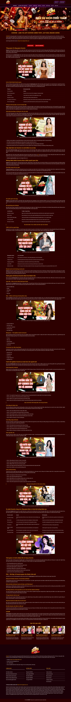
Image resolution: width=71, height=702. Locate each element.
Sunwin (15, 5)
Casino (30, 5)
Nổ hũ (43, 5)
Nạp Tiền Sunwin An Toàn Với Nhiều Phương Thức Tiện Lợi (42, 635)
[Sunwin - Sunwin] (11, 2)
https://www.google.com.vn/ (22, 684)
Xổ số (52, 5)
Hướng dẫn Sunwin (22, 5)
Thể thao (48, 5)
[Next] (66, 631)
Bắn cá (39, 5)
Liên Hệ (56, 5)
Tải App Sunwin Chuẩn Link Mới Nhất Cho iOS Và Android (57, 635)
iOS (38, 154)
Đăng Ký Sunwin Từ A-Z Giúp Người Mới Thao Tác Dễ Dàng (26, 635)
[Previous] (5, 631)
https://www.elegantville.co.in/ (23, 40)
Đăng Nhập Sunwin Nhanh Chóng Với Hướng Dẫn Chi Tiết (12, 635)
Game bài (35, 5)
